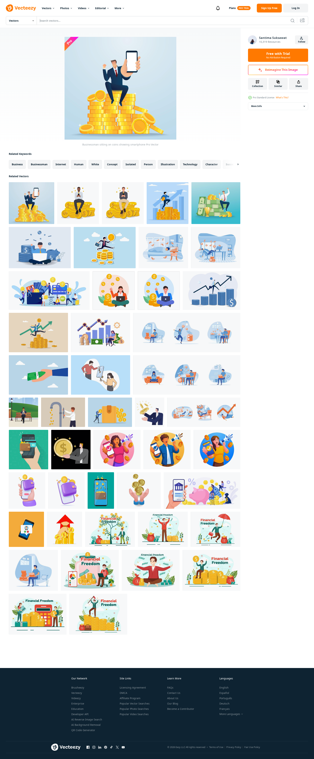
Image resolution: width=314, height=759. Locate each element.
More (118, 8)
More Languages (229, 714)
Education (77, 709)
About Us (172, 698)
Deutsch (224, 703)
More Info (256, 106)
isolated (131, 164)
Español (224, 693)
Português (225, 698)
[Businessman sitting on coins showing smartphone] (31, 203)
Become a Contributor (180, 709)
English (224, 687)
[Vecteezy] (21, 8)
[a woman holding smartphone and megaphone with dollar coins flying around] (117, 449)
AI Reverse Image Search (86, 719)
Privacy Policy (233, 747)
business (17, 164)
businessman (39, 164)
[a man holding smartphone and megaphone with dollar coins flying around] (167, 449)
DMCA (123, 693)
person (148, 164)
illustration (168, 164)
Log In (296, 8)
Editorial (100, 8)
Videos (82, 8)
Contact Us (173, 693)
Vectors (46, 8)
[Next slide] (235, 164)
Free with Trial (278, 55)
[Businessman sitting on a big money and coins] (215, 203)
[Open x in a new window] (117, 747)
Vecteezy (76, 693)
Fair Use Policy (252, 747)
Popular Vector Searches (135, 703)
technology (190, 164)
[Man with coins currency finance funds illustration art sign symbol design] (149, 412)
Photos (64, 8)
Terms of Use (216, 747)
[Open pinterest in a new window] (105, 747)
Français (224, 709)
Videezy (76, 698)
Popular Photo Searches (134, 709)
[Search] (292, 20)
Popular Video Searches (134, 714)
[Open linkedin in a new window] (99, 747)
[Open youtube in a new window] (123, 747)
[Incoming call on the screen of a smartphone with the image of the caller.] (26, 529)
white (95, 164)
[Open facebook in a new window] (88, 747)
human (78, 164)
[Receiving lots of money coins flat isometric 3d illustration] (139, 490)
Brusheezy (77, 687)
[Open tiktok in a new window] (111, 747)
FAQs (170, 687)
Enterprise (77, 703)
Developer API (80, 714)
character (211, 164)
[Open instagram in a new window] (93, 747)
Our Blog (172, 703)
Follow (301, 41)
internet (61, 164)
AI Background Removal (86, 725)
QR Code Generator (83, 730)
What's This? (282, 97)
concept (112, 164)
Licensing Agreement (133, 687)
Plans (232, 8)
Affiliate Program (130, 698)
